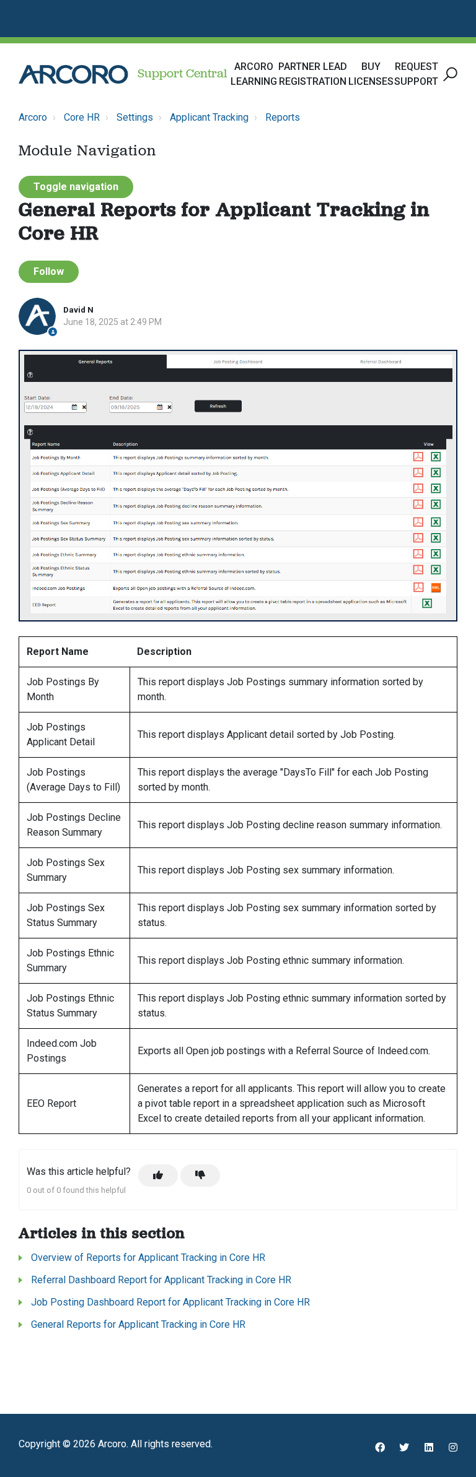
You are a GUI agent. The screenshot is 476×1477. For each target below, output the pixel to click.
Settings (135, 117)
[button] (448, 74)
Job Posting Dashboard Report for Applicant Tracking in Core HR (170, 1302)
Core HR (82, 117)
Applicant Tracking (209, 117)
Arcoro (33, 117)
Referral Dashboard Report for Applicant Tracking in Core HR (161, 1280)
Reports (282, 117)
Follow (48, 271)
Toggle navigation (75, 187)
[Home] (73, 74)
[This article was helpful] (158, 1175)
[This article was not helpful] (200, 1175)
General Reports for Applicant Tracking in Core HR (138, 1324)
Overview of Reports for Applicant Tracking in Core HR (148, 1257)
